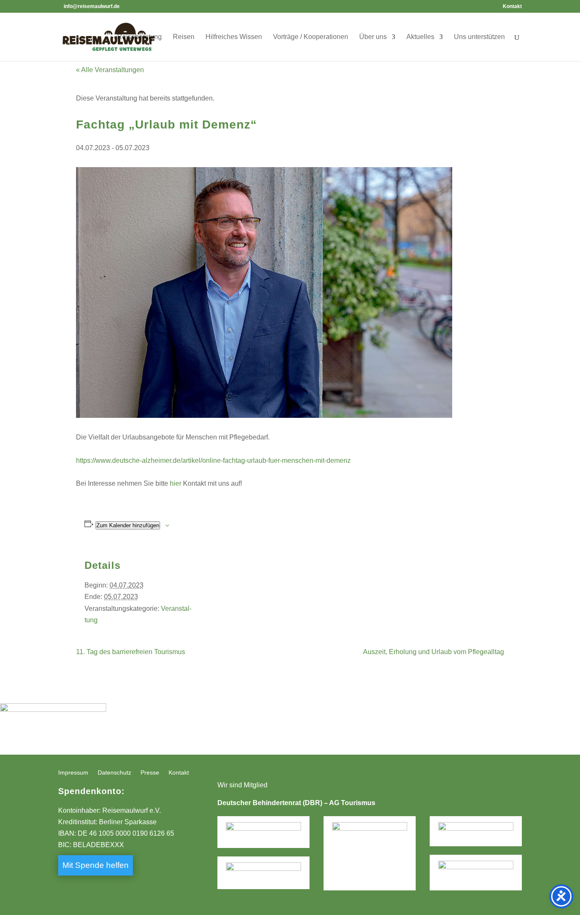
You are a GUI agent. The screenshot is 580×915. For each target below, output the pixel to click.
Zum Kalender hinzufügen (127, 525)
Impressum (73, 772)
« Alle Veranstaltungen (110, 69)
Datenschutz (114, 772)
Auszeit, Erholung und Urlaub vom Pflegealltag (433, 651)
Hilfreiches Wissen (234, 37)
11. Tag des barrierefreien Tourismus (130, 651)
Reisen (183, 37)
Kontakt (512, 6)
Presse (150, 772)
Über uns (373, 37)
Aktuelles (420, 37)
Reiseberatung (139, 37)
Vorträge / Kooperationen (310, 37)
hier (175, 483)
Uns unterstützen (479, 37)
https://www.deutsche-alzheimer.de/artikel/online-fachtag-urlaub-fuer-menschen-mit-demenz (213, 460)
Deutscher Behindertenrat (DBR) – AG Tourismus (296, 802)
